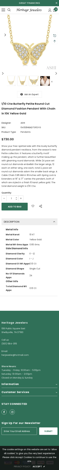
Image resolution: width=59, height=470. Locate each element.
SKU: (4, 127)
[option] (29, 43)
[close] (56, 3)
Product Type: (9, 131)
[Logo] (28, 10)
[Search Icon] (9, 10)
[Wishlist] (32, 206)
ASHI (23, 122)
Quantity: (6, 192)
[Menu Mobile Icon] (3, 10)
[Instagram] (12, 412)
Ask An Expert (31, 94)
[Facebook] (4, 412)
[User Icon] (49, 10)
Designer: (6, 122)
